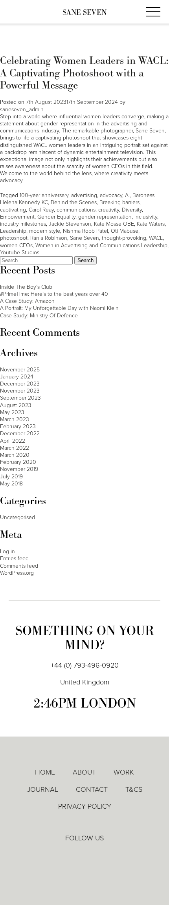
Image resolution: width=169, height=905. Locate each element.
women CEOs (16, 245)
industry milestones (23, 224)
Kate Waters (151, 224)
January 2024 (16, 376)
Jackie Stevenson (70, 224)
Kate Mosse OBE (114, 224)
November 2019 (19, 469)
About (84, 772)
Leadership (13, 231)
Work (124, 772)
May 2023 (12, 412)
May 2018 (11, 483)
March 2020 (14, 455)
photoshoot (14, 238)
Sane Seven (84, 13)
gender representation (105, 217)
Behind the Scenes (74, 202)
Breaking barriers (119, 202)
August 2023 (15, 405)
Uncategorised (17, 517)
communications (76, 209)
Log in (7, 551)
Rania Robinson (48, 238)
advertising (84, 195)
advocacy (111, 195)
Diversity (132, 209)
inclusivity (145, 217)
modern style (44, 231)
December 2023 (20, 383)
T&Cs (133, 789)
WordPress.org (17, 573)
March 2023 (14, 419)
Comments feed (19, 566)
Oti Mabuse (124, 231)
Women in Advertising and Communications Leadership (101, 245)
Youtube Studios (19, 252)
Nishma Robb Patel (85, 231)
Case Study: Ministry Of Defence (39, 315)
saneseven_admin (22, 109)
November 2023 (20, 390)
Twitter (85, 855)
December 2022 (20, 433)
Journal (42, 789)
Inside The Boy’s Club (26, 287)
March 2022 (14, 448)
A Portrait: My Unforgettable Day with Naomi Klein (59, 308)
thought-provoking (124, 238)
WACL (156, 238)
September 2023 (20, 398)
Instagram (107, 855)
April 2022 (12, 441)
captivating (13, 209)
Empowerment (17, 217)
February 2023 (18, 426)
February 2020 (18, 462)
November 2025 (20, 369)
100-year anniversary (44, 195)
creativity (108, 209)
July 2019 (11, 476)
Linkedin (62, 855)
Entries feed (14, 558)
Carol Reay (41, 209)
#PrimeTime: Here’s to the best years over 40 (54, 294)
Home (45, 772)
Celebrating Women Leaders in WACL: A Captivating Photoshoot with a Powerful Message (84, 73)
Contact (92, 789)
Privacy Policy (84, 806)
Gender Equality (56, 217)
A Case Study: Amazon (27, 301)
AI (127, 195)
